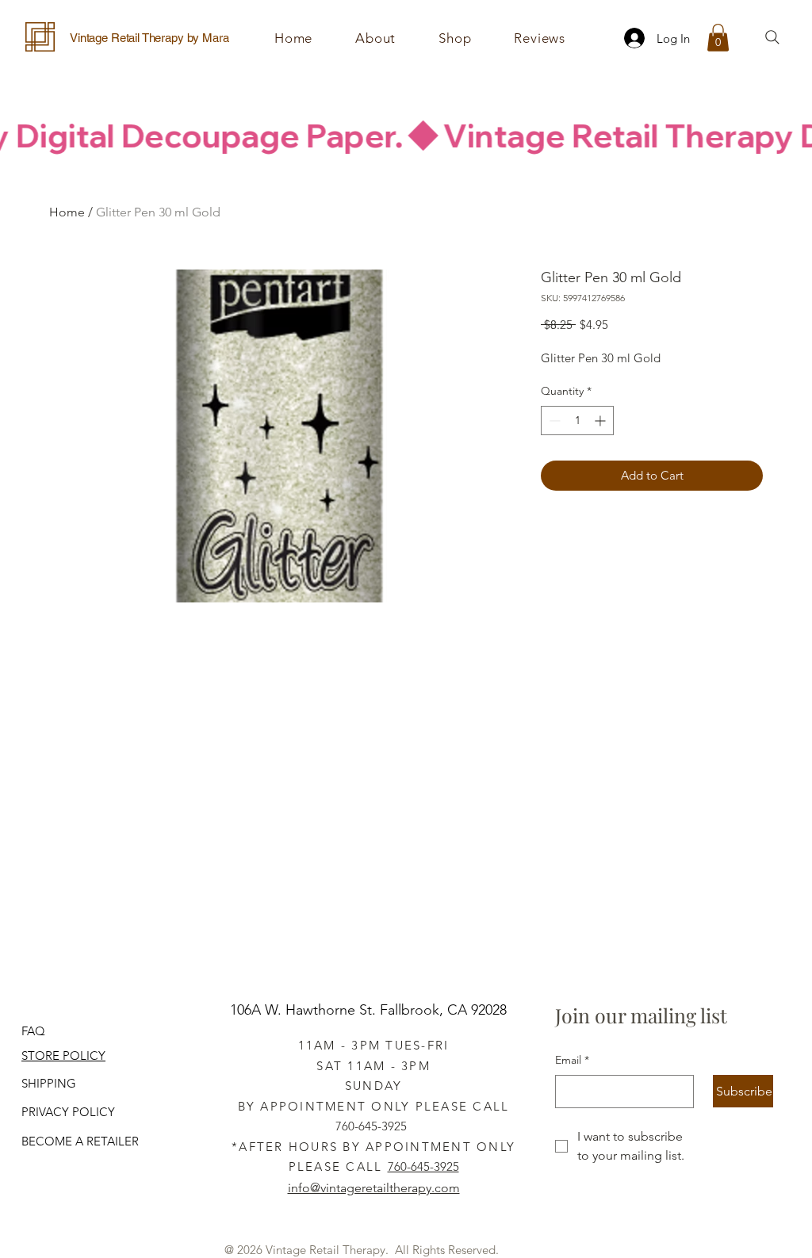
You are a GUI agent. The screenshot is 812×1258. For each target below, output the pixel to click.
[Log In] (629, 38)
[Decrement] (553, 420)
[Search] (772, 37)
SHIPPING (48, 1083)
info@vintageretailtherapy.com (374, 1187)
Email (572, 1060)
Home (67, 212)
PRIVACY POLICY (68, 1111)
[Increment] (601, 420)
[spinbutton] (577, 420)
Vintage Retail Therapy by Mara (149, 37)
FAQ (33, 1030)
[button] (454, 38)
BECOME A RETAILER (80, 1141)
